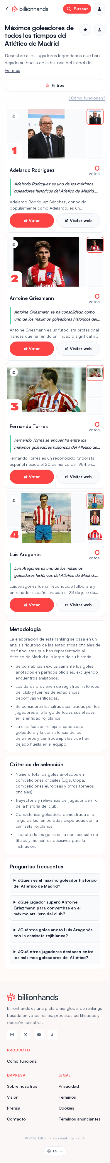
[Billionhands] (30, 9)
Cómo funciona (22, 1061)
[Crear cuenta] (99, 9)
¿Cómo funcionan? (87, 97)
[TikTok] (52, 1035)
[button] (55, 170)
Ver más (12, 70)
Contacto (16, 1118)
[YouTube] (39, 1035)
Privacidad (69, 1086)
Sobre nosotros (22, 1086)
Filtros (58, 85)
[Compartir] (14, 116)
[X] (26, 1035)
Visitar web (81, 220)
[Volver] (7, 8)
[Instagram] (12, 1035)
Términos (67, 1097)
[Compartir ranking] (99, 30)
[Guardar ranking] (85, 30)
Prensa (13, 1107)
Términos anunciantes (80, 1118)
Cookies (66, 1107)
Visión (12, 1097)
